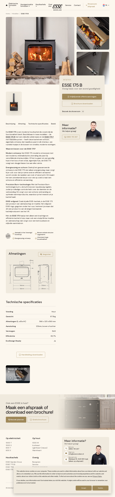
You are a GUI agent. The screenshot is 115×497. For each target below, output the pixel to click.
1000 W (35, 443)
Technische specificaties (38, 124)
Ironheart (36, 445)
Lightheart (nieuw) (39, 448)
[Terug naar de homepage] (57, 7)
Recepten (36, 462)
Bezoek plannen (17, 419)
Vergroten (47, 254)
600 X (8, 450)
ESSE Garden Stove (14, 462)
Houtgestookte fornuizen (27, 5)
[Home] (6, 5)
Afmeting (21, 124)
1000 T (9, 443)
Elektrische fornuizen (13, 4)
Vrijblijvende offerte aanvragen (83, 96)
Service (68, 5)
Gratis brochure (39, 419)
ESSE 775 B (10, 464)
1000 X (9, 445)
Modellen (15, 14)
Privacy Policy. (97, 476)
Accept (83, 488)
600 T (8, 448)
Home (8, 14)
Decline (100, 488)
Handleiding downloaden (32, 355)
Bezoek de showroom (71, 111)
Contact (77, 5)
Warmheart (37, 450)
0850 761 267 (72, 137)
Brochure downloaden (83, 103)
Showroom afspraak (92, 5)
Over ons (50, 5)
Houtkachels (41, 4)
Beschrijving (10, 124)
